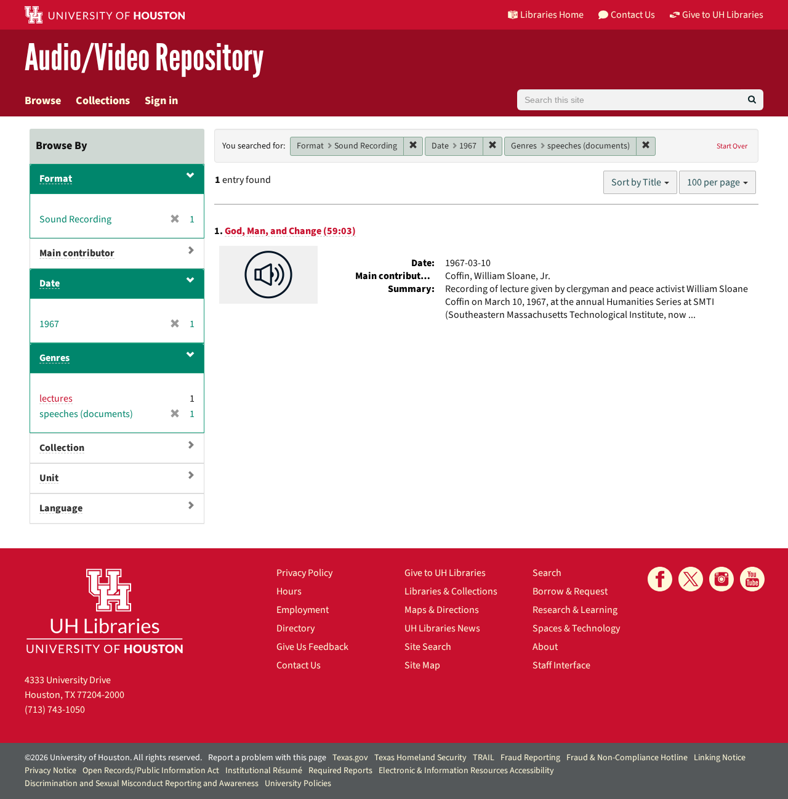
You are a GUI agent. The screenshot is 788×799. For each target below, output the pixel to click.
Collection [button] (61, 448)
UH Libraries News (442, 628)
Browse (43, 100)
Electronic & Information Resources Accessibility (466, 771)
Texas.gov (350, 758)
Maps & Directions (441, 610)
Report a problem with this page (267, 758)
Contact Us (298, 665)
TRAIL (483, 758)
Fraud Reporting (530, 758)
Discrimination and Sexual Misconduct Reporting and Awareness (142, 783)
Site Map (422, 665)
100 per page (714, 182)
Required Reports (340, 771)
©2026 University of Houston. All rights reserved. (113, 758)
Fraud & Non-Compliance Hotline (627, 758)
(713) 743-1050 (55, 709)
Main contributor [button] (77, 253)
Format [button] (55, 178)
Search (547, 573)
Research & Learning (575, 610)
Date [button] (49, 283)
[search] (752, 99)
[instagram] (721, 579)
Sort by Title (637, 182)
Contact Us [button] (633, 15)
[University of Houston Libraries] (105, 610)
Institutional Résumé (263, 771)
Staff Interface (561, 665)
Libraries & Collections (450, 591)
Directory (295, 628)
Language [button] (60, 508)
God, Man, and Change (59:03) (290, 231)
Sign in (161, 100)
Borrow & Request (570, 591)
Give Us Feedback (312, 647)
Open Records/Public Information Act (150, 771)
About (545, 647)
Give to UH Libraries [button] (722, 15)
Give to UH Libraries (445, 573)
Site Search (427, 647)
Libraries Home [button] (552, 15)
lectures (56, 398)
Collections (103, 100)
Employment (302, 610)
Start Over (732, 146)
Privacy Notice (50, 771)
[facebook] (660, 579)
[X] (690, 579)
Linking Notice (720, 758)
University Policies (298, 783)
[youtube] (752, 579)
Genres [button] (54, 358)
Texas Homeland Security (420, 758)
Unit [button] (48, 478)
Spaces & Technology (576, 628)
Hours (289, 591)
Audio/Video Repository (144, 58)
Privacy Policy (304, 573)
